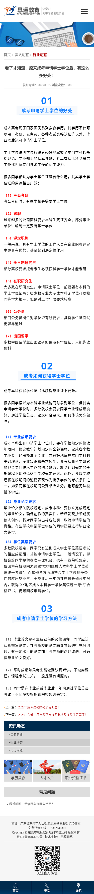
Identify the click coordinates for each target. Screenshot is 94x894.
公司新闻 (16, 735)
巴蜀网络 (67, 837)
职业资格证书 (75, 778)
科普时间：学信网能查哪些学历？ (31, 804)
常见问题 (16, 750)
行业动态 (16, 742)
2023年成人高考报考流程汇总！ (39, 707)
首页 (7, 55)
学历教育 (18, 778)
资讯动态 (22, 55)
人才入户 (47, 778)
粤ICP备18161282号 (30, 837)
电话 (47, 891)
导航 (78, 891)
